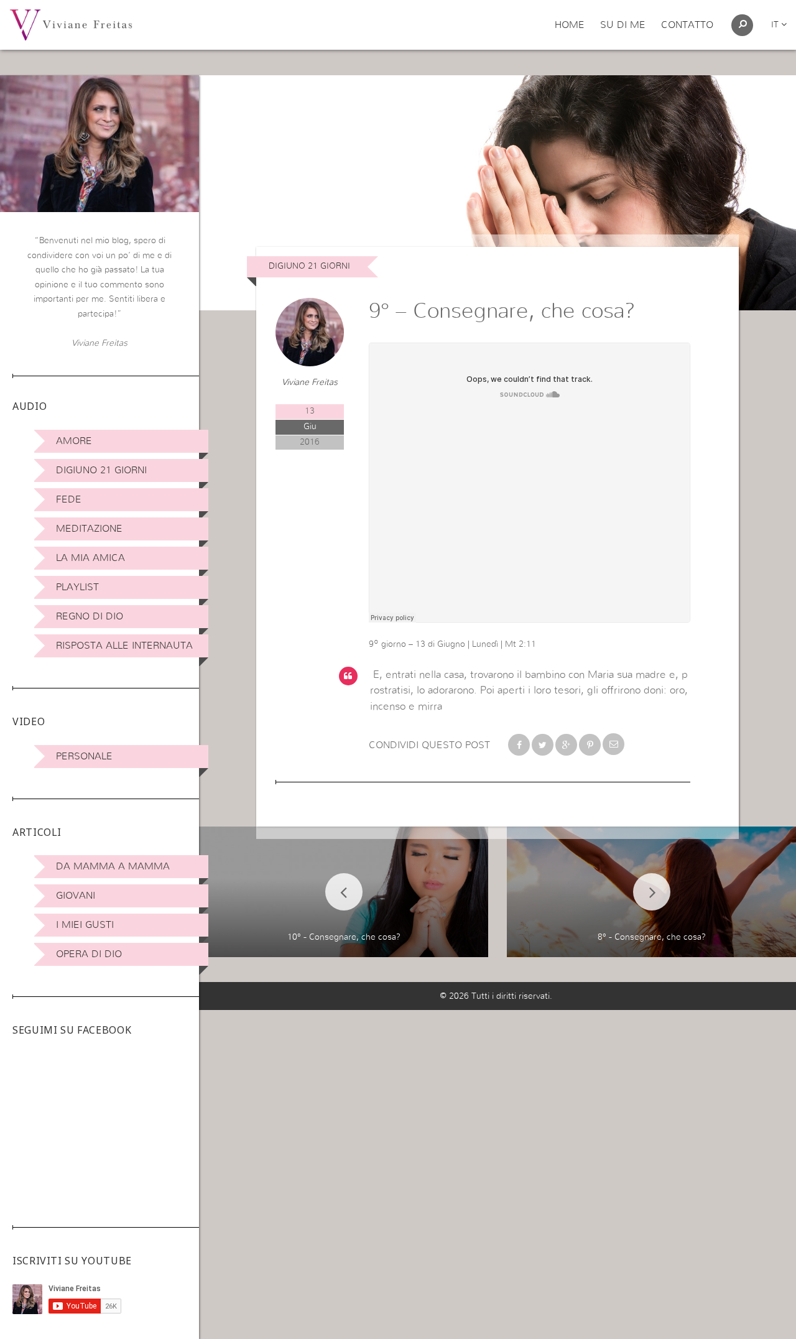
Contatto (687, 25)
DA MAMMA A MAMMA (113, 866)
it (776, 25)
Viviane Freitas (310, 382)
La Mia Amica (90, 558)
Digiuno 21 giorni (101, 470)
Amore (74, 441)
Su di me (623, 25)
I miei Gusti (85, 925)
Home (570, 25)
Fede (68, 499)
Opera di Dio (89, 954)
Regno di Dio (89, 616)
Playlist (77, 587)
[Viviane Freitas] (70, 24)
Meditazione (89, 529)
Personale (84, 756)
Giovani (75, 896)
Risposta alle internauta (124, 646)
